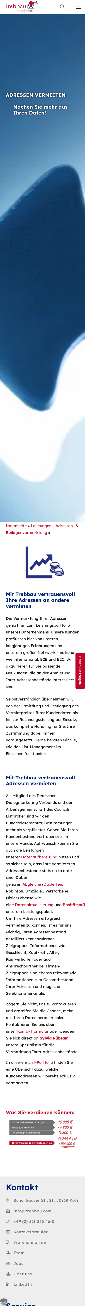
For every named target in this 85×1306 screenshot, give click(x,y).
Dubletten (53, 884)
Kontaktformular (33, 1031)
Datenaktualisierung (34, 904)
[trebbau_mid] (21, 6)
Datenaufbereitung (39, 857)
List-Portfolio (40, 1062)
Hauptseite (16, 525)
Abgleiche (31, 884)
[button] (62, 7)
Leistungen (41, 525)
